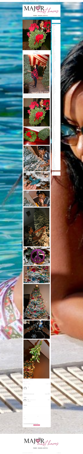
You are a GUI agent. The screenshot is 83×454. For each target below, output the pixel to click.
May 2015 (53, 81)
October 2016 (53, 58)
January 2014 (53, 102)
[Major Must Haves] (41, 11)
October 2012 (53, 122)
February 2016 (53, 69)
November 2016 (53, 57)
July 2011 (53, 142)
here (27, 379)
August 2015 (53, 77)
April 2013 (53, 114)
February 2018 (53, 37)
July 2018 (53, 30)
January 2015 (53, 86)
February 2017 (53, 53)
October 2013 (53, 106)
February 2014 (53, 101)
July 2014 (53, 94)
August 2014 (53, 93)
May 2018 (53, 33)
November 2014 (53, 89)
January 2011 (53, 150)
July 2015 (53, 78)
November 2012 (53, 121)
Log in (53, 174)
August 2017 (53, 45)
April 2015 (53, 82)
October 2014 (53, 90)
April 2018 (53, 34)
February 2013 (53, 117)
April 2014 (53, 98)
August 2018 (53, 29)
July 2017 (53, 46)
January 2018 (53, 38)
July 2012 (53, 126)
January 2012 (53, 134)
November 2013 (53, 105)
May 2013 (53, 113)
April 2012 (53, 130)
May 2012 (53, 129)
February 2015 (53, 85)
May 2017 (53, 49)
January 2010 (53, 166)
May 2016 (53, 65)
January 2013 (53, 118)
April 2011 (53, 146)
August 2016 (53, 61)
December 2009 (53, 167)
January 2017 (53, 54)
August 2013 (53, 109)
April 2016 (53, 66)
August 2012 (53, 125)
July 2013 (53, 110)
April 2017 (53, 50)
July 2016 (53, 62)
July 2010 (53, 158)
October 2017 (53, 42)
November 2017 (53, 41)
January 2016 (53, 70)
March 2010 (53, 163)
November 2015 (53, 73)
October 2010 (53, 154)
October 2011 (53, 138)
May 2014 (53, 97)
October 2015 (53, 74)
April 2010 (53, 162)
